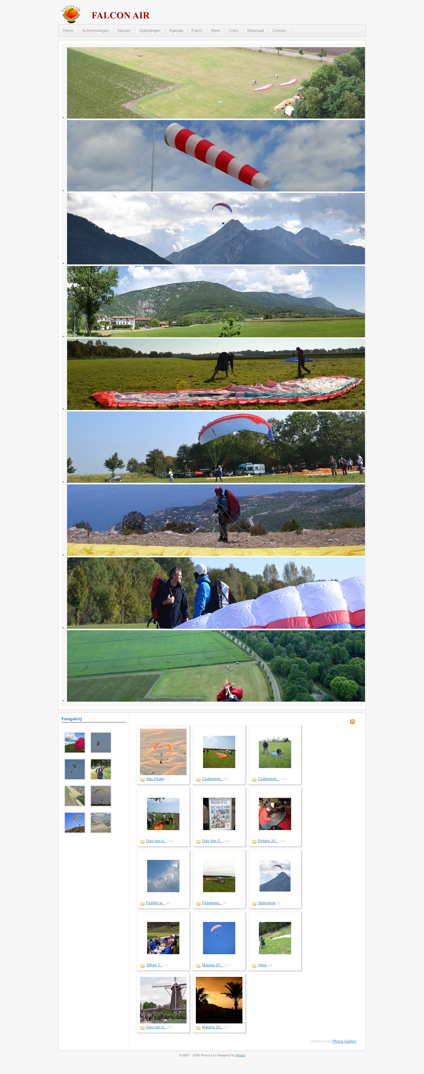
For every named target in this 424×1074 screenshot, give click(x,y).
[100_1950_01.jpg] (75, 805)
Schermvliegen (95, 30)
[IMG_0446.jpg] (101, 778)
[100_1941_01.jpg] (101, 831)
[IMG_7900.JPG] (75, 831)
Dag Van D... (212, 841)
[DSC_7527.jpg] (101, 751)
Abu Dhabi (155, 779)
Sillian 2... (154, 965)
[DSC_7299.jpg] (101, 805)
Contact (279, 30)
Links (234, 30)
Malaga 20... (212, 965)
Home (68, 30)
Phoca (240, 1055)
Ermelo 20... (268, 841)
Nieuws (124, 30)
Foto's (197, 30)
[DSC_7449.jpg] (75, 778)
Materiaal (255, 30)
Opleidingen (149, 30)
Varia (262, 965)
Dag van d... (156, 841)
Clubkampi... (212, 779)
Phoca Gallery (344, 1041)
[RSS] (352, 723)
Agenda (176, 30)
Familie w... (155, 903)
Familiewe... (212, 903)
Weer (215, 30)
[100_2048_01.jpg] (75, 751)
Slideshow (267, 903)
